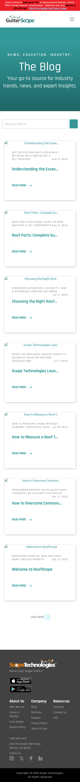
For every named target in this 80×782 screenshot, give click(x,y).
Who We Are (16, 707)
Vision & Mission (14, 714)
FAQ (55, 718)
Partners (36, 712)
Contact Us (59, 712)
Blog (34, 707)
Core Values (16, 722)
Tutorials (58, 707)
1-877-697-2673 (18, 739)
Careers (36, 718)
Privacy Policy (39, 723)
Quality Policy (17, 727)
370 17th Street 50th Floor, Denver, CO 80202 (25, 746)
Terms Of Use (39, 729)
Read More (20, 185)
